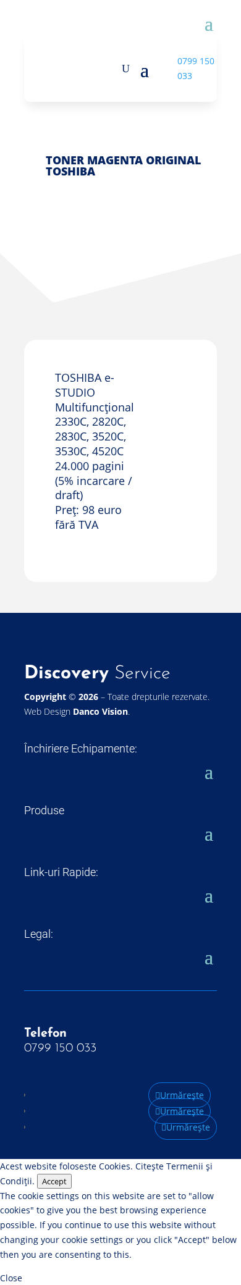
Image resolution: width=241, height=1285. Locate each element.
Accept (54, 1181)
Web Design (76, 711)
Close (11, 1278)
